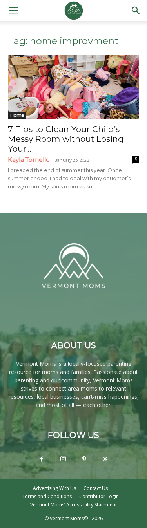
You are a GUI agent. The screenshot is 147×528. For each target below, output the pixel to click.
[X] (105, 459)
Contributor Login (99, 496)
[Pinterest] (84, 459)
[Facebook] (42, 459)
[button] (13, 10)
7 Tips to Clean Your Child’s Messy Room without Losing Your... (66, 139)
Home (17, 115)
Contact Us (95, 488)
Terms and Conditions (47, 496)
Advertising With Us (54, 488)
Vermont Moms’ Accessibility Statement (73, 504)
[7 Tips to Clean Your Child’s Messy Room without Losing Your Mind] (73, 87)
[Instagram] (63, 459)
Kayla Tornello (29, 159)
